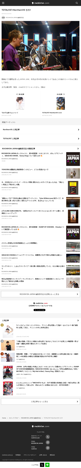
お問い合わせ (43, 455)
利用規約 (18, 455)
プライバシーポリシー (30, 455)
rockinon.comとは (7, 455)
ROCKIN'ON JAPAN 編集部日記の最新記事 (18, 148)
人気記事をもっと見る (39, 401)
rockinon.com (40, 3)
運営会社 (52, 455)
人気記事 (5, 320)
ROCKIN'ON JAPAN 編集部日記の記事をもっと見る (39, 294)
